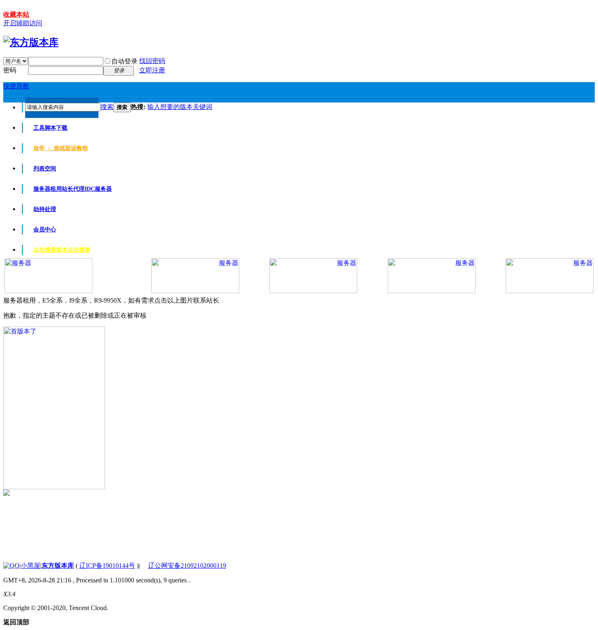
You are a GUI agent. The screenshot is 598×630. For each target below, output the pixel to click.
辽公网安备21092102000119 (187, 565)
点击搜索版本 (61, 250)
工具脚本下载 (50, 128)
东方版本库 (57, 565)
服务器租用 (72, 189)
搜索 (106, 106)
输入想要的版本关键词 (179, 106)
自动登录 (124, 61)
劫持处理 (44, 209)
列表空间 (44, 169)
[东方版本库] (31, 42)
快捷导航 (16, 86)
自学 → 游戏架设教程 (60, 148)
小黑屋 (30, 565)
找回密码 (152, 60)
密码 (9, 70)
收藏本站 (16, 14)
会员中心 (44, 230)
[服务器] (48, 291)
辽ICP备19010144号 (107, 565)
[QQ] (11, 565)
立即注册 (152, 70)
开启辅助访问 (22, 23)
